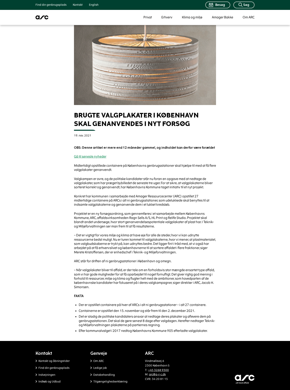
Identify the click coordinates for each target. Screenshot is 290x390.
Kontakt (78, 5)
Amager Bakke (222, 17)
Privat (147, 17)
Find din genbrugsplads (51, 5)
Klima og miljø (192, 17)
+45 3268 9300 (158, 370)
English (93, 5)
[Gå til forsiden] (42, 17)
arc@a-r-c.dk (157, 374)
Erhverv (166, 17)
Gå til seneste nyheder (90, 156)
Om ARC (248, 17)
